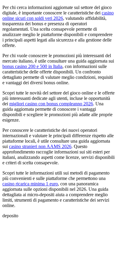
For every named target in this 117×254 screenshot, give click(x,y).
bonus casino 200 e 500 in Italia (32, 66)
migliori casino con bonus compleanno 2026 (51, 103)
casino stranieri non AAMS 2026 (40, 146)
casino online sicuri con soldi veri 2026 (58, 15)
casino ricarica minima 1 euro (30, 183)
